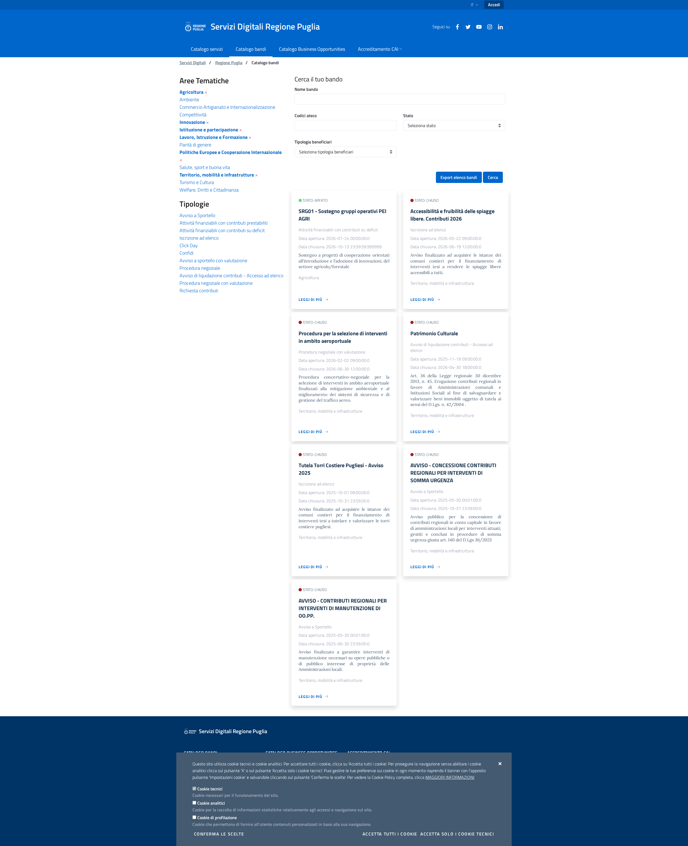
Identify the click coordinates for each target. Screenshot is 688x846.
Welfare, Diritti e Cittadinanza (209, 189)
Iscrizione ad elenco (199, 238)
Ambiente (189, 99)
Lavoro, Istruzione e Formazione (214, 137)
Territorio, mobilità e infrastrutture (217, 174)
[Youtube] (476, 26)
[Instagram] (487, 26)
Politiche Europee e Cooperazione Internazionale (231, 152)
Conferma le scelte (219, 834)
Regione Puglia (228, 62)
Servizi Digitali (193, 62)
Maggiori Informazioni (449, 777)
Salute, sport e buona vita (205, 167)
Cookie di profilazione (217, 817)
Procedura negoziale (200, 268)
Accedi (494, 4)
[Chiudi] (500, 763)
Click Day (189, 245)
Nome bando (306, 89)
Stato (408, 115)
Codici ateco (306, 115)
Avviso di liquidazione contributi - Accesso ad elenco (231, 275)
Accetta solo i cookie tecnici (457, 834)
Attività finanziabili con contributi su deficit (222, 230)
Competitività (193, 114)
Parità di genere (195, 144)
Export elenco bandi (458, 177)
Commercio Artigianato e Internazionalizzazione (227, 107)
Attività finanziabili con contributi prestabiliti (224, 222)
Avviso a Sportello (197, 215)
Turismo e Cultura (197, 182)
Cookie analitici (211, 803)
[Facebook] (455, 26)
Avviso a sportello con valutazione (213, 260)
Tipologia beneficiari (313, 142)
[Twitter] (466, 26)
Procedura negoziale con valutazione (216, 283)
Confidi (187, 253)
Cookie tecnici (210, 789)
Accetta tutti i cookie (390, 834)
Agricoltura (191, 92)
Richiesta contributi (199, 290)
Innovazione (192, 122)
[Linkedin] (498, 26)
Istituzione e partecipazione (209, 129)
